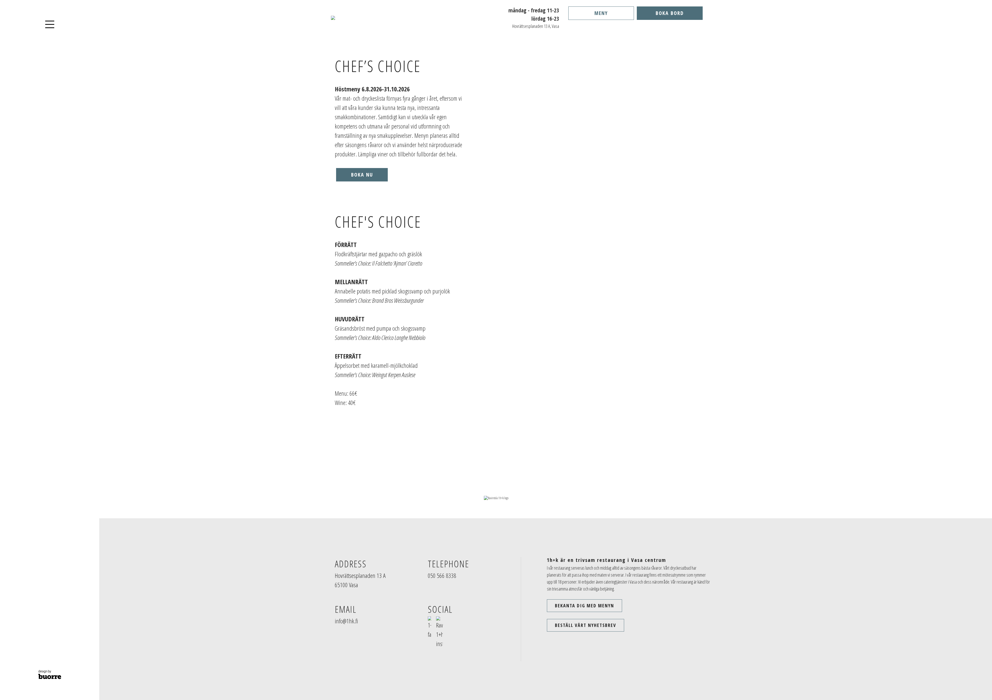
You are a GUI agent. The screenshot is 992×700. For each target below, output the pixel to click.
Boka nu (362, 174)
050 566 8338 (442, 575)
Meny (601, 13)
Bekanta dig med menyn (584, 605)
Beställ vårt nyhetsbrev (585, 625)
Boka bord (670, 13)
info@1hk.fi (346, 621)
